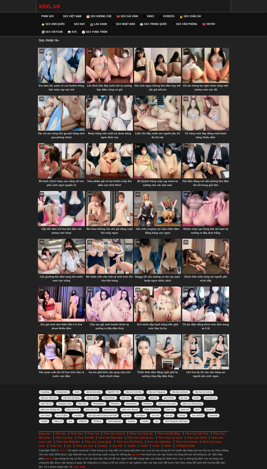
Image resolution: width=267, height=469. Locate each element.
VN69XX (83, 421)
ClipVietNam (109, 398)
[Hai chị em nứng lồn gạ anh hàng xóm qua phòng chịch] (61, 113)
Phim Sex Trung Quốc (98, 441)
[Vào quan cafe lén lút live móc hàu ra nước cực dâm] (61, 352)
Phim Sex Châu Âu (141, 433)
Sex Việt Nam (71, 16)
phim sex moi (72, 409)
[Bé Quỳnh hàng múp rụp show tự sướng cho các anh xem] (158, 161)
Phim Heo (77, 433)
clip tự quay (91, 398)
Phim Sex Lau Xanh (170, 437)
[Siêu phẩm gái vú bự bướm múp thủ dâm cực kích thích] (109, 161)
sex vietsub (197, 415)
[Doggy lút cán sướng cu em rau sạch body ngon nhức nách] (158, 256)
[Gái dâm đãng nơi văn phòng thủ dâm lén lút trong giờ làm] (206, 161)
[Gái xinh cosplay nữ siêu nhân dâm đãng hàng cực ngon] (158, 209)
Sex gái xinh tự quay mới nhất (103, 415)
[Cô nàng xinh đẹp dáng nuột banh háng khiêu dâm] (206, 113)
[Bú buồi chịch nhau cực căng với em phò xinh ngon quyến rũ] (61, 161)
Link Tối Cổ (46, 404)
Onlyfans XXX (64, 404)
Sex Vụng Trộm (96, 31)
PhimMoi (147, 404)
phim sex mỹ (91, 409)
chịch (77, 392)
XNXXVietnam (114, 421)
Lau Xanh (100, 24)
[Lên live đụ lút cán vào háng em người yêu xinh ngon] (206, 352)
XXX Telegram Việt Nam (176, 421)
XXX (74, 31)
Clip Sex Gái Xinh (133, 392)
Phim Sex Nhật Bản (68, 441)
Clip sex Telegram (156, 392)
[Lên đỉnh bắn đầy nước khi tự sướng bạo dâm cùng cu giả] (109, 65)
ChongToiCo (62, 392)
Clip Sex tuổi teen (180, 392)
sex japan (140, 415)
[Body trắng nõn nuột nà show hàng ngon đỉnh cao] (109, 113)
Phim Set (93, 433)
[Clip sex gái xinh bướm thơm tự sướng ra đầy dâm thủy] (109, 304)
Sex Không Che (101, 16)
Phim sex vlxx (84, 445)
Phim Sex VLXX (197, 437)
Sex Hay (79, 24)
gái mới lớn (169, 398)
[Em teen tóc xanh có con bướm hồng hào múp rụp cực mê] (61, 65)
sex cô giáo (61, 415)
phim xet (185, 409)
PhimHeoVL (131, 404)
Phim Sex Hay (64, 437)
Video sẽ (58, 421)
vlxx (70, 421)
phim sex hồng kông (192, 404)
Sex (68, 445)
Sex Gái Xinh (129, 16)
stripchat (213, 415)
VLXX (155, 445)
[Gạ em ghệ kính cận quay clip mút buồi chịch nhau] (109, 352)
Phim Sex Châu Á (114, 433)
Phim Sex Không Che (140, 437)
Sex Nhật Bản (125, 24)
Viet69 (210, 24)
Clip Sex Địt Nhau (71, 398)
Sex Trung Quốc (155, 24)
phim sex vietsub (130, 409)
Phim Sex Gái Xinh (196, 433)
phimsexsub (110, 409)
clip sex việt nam (49, 398)
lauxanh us (210, 398)
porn (197, 409)
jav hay (184, 398)
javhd (196, 398)
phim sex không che (50, 409)
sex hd (126, 415)
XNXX (150, 16)
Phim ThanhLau (151, 409)
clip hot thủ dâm (93, 392)
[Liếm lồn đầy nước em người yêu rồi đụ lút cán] (158, 113)
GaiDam (140, 398)
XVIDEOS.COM (185, 445)
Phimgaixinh (98, 404)
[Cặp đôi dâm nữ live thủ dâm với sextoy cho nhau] (61, 209)
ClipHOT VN (113, 392)
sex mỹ (169, 415)
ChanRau (45, 392)
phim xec (170, 409)
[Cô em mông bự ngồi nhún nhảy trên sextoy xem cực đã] (206, 65)
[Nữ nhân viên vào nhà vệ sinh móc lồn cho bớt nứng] (109, 256)
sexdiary (78, 415)
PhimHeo (115, 404)
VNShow (97, 421)
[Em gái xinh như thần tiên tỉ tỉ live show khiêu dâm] (61, 304)
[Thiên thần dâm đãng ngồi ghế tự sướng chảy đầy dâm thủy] (158, 352)
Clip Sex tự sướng (203, 392)
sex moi (155, 415)
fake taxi (126, 398)
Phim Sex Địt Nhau (169, 433)
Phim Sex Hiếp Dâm (110, 437)
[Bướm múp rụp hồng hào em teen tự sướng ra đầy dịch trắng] (206, 209)
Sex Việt (117, 445)
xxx (157, 421)
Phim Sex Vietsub (186, 441)
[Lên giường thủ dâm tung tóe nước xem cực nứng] (61, 256)
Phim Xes (56, 445)
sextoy (182, 415)
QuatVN (210, 409)
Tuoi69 (44, 421)
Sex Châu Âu (192, 16)
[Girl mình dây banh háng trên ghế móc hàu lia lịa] (158, 304)
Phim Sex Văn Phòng (129, 441)
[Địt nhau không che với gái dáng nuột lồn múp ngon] (109, 209)
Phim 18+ (82, 404)
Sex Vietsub (54, 31)
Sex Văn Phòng (186, 24)
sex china (45, 415)
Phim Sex (47, 16)
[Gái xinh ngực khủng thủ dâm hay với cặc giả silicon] (158, 65)
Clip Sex (61, 433)
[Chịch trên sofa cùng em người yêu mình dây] (206, 256)
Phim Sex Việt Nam (159, 441)
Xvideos (131, 421)
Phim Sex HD (85, 437)
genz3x (153, 398)
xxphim (145, 421)
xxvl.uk (49, 6)
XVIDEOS (168, 16)
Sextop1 (103, 445)
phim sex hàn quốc (167, 404)
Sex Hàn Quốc (55, 24)
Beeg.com (45, 433)
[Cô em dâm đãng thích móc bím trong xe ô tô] (206, 304)
